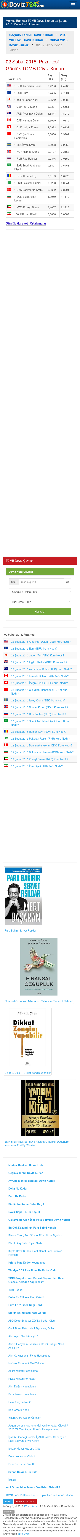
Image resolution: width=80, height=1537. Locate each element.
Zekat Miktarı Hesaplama (23, 1371)
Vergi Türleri (15, 1289)
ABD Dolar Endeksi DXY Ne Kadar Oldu (31, 1320)
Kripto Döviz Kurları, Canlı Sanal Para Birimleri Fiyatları (35, 1252)
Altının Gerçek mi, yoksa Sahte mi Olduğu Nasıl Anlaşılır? (36, 1346)
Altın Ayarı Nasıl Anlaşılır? (23, 1336)
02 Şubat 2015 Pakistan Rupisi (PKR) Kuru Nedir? (40, 738)
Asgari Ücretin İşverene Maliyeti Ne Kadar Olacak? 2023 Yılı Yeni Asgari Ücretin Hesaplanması (38, 1427)
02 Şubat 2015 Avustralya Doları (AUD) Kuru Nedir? (41, 669)
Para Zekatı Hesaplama (22, 1394)
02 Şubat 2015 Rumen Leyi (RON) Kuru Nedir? (38, 731)
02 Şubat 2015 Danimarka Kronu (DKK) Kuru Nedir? (41, 745)
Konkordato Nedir (18, 1410)
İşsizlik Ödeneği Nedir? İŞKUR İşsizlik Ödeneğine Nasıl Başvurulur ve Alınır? (37, 1439)
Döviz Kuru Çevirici (21, 571)
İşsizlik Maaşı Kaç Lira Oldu (24, 1448)
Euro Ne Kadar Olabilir (21, 1464)
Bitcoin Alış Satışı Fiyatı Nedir (25, 1243)
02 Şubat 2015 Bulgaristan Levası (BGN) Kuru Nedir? (42, 752)
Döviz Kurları (31, 1506)
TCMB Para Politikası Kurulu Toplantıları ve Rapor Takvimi (39, 1495)
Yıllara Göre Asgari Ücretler (24, 1417)
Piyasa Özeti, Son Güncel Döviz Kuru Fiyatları (35, 1235)
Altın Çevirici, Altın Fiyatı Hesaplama (29, 1355)
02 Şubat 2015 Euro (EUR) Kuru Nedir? (34, 648)
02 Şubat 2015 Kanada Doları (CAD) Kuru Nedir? (40, 676)
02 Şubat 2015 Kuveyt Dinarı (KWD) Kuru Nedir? (39, 759)
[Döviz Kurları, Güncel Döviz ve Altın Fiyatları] (22, 4)
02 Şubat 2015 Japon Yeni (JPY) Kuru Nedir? (37, 655)
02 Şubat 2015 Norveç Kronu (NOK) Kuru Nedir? (39, 707)
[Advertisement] (40, 390)
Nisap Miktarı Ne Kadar (22, 1378)
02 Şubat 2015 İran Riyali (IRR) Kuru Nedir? (37, 766)
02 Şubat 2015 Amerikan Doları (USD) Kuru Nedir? (41, 641)
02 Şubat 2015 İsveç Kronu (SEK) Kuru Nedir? (38, 700)
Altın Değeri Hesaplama (22, 1386)
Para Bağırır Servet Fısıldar (20, 930)
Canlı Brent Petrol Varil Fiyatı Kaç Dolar (31, 1328)
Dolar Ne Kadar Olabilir (22, 1456)
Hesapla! (40, 611)
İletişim (12, 1480)
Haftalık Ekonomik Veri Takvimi (26, 1363)
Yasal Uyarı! (24, 1533)
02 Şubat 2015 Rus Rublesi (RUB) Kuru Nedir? (38, 714)
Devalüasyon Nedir (19, 1402)
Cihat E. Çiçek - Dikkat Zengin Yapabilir (28, 1073)
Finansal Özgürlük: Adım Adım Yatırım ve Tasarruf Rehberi (39, 1001)
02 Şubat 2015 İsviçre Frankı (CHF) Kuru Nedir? (39, 683)
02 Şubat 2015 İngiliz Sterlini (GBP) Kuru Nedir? (39, 662)
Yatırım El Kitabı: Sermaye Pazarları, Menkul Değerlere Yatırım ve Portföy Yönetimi (37, 1143)
